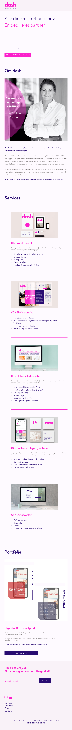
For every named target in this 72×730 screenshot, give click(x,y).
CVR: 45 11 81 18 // (54, 720)
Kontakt (8, 711)
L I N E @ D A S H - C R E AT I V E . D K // (25, 720)
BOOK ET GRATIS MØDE (18, 54)
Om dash (8, 705)
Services (8, 703)
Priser (7, 708)
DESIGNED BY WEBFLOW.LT (36, 723)
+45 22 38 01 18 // (43, 720)
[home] (10, 5)
